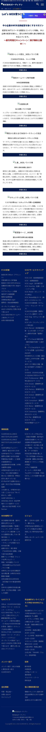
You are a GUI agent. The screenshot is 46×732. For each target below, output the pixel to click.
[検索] (37, 5)
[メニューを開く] (42, 5)
